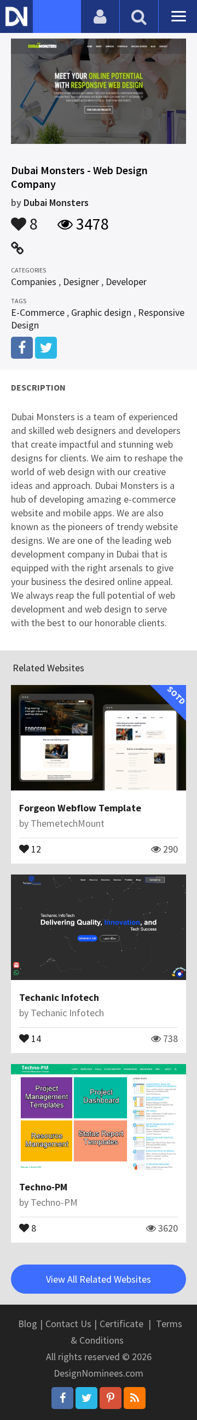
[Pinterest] (110, 1398)
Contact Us (68, 1323)
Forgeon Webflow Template (80, 807)
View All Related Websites (98, 1279)
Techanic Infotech (59, 997)
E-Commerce (38, 312)
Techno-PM (43, 1186)
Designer (81, 281)
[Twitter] (86, 1398)
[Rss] (135, 1398)
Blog (27, 1323)
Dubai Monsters (56, 202)
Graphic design (101, 312)
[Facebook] (62, 1398)
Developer (126, 281)
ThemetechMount (68, 823)
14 (35, 1037)
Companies (33, 281)
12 (35, 848)
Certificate (121, 1323)
